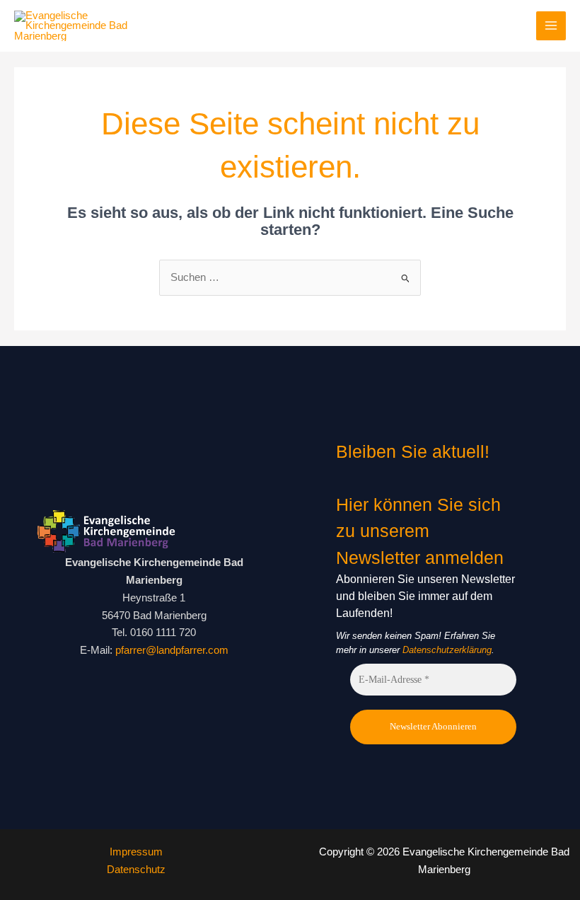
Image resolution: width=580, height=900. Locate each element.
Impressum (136, 852)
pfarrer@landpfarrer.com (171, 650)
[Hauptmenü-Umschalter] (551, 26)
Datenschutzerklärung (447, 650)
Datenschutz (136, 869)
